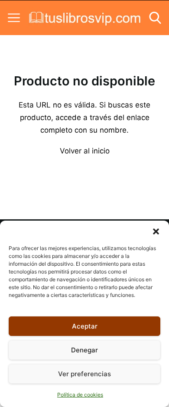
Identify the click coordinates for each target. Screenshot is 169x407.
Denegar (84, 350)
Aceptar (85, 326)
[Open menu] (14, 18)
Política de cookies (80, 394)
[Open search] (155, 18)
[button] (156, 231)
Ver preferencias (84, 374)
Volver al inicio (85, 151)
